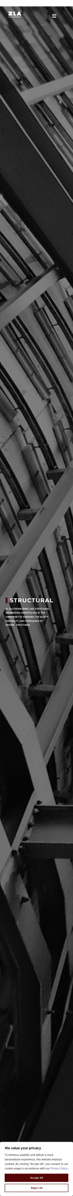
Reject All (36, 1187)
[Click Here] (54, 15)
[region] (36, 1169)
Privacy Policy (59, 1168)
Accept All (36, 1177)
